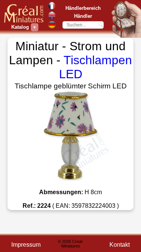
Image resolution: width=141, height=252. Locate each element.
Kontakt (119, 244)
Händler (83, 16)
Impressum (26, 244)
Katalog (21, 27)
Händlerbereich (83, 8)
